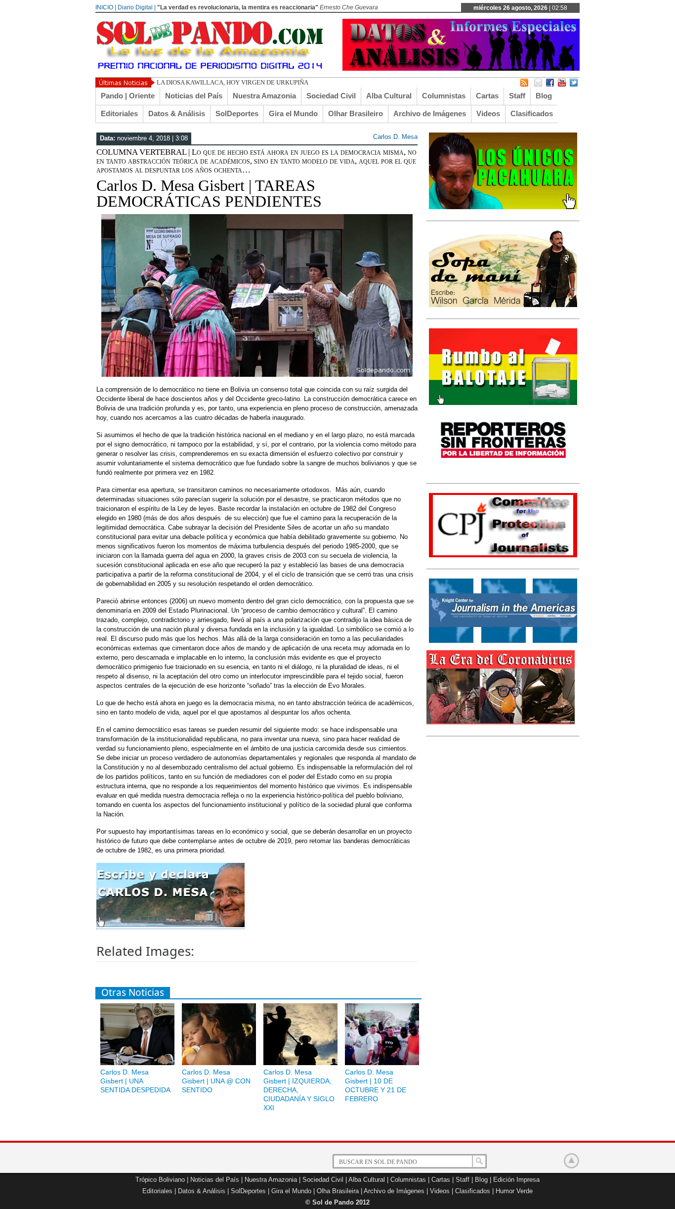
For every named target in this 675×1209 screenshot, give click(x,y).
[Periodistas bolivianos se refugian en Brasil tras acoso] (503, 640)
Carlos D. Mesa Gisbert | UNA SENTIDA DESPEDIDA (135, 1081)
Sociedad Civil (331, 95)
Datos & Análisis (176, 113)
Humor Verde (514, 1191)
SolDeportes (236, 113)
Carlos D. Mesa (395, 136)
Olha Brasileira (338, 1191)
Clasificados (531, 113)
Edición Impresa (516, 1179)
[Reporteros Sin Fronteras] (503, 469)
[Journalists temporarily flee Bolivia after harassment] (503, 555)
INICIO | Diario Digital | (125, 7)
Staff (517, 95)
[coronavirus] (500, 722)
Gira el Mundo (293, 113)
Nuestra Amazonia (264, 95)
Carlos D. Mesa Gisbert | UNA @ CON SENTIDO (216, 1081)
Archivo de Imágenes (429, 113)
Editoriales (119, 113)
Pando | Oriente (128, 95)
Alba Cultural (389, 95)
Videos (488, 113)
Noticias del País (193, 95)
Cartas (487, 95)
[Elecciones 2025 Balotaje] (503, 403)
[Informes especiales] (461, 68)
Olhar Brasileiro (355, 113)
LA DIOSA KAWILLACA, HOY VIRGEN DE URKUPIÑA (232, 82)
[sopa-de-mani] (503, 305)
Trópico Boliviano (160, 1179)
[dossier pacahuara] (503, 207)
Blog (544, 95)
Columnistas (443, 95)
